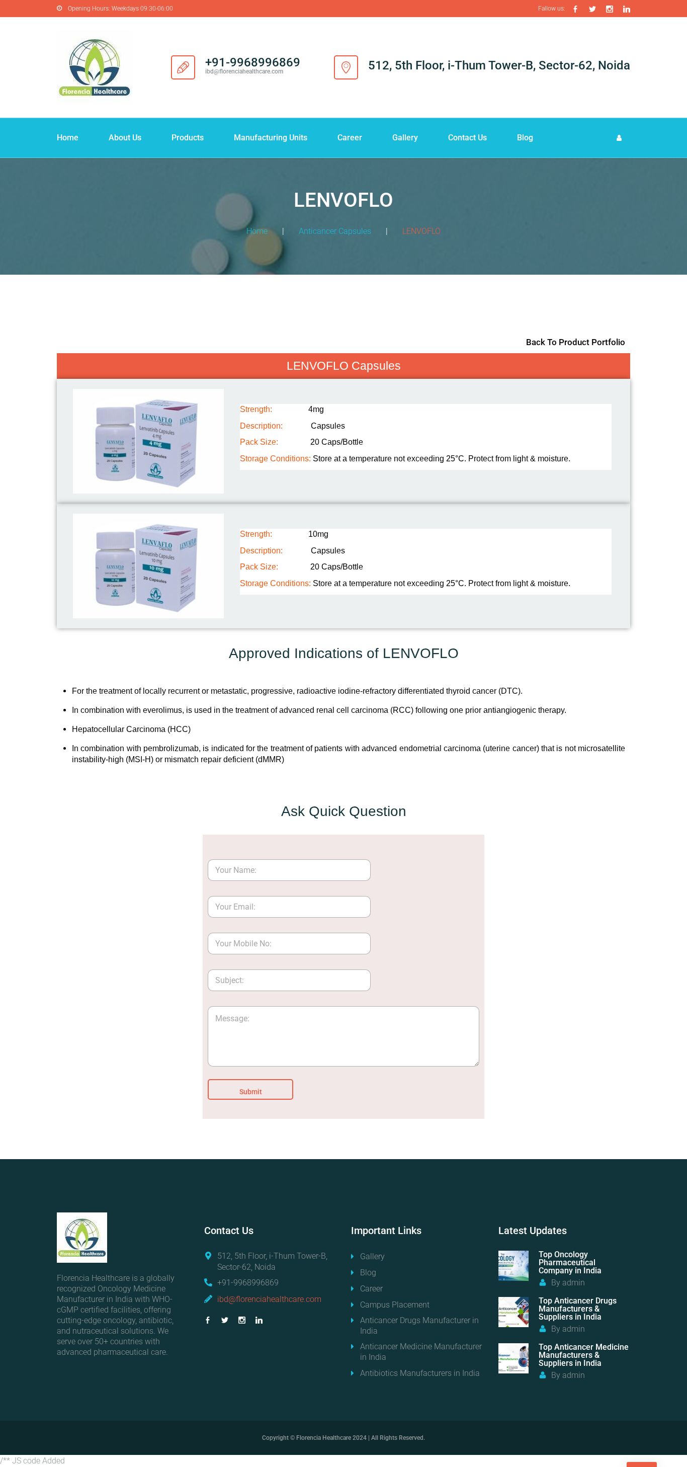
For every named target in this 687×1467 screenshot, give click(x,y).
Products (187, 137)
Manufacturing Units (270, 137)
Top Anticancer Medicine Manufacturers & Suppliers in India (584, 1355)
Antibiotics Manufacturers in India (420, 1373)
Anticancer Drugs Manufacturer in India (419, 1326)
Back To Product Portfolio (575, 342)
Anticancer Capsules (335, 231)
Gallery (405, 137)
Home (67, 137)
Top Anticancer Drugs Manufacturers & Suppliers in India (578, 1309)
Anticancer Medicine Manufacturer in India (421, 1352)
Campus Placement (395, 1305)
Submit (250, 1092)
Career (349, 137)
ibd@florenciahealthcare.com (269, 1299)
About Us (125, 137)
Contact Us (467, 137)
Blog (525, 137)
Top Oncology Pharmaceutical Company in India (570, 1262)
